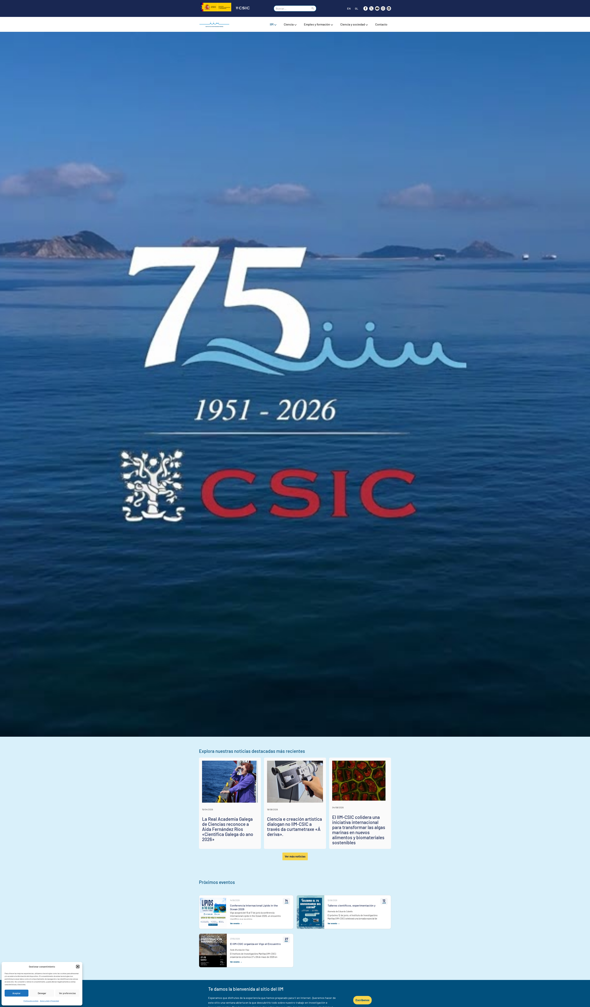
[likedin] (389, 8)
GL (356, 8)
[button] (77, 966)
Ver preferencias (67, 993)
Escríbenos (362, 1000)
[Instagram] (383, 8)
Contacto (381, 24)
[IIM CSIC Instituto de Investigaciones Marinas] (215, 24)
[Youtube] (377, 8)
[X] (371, 8)
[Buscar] (312, 8)
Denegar (42, 993)
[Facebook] (365, 8)
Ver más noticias (295, 856)
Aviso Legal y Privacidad (49, 1001)
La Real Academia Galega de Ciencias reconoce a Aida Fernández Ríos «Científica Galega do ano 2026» (227, 829)
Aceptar (16, 993)
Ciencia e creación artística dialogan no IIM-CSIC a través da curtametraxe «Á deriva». (294, 826)
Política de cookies (31, 1001)
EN (349, 8)
